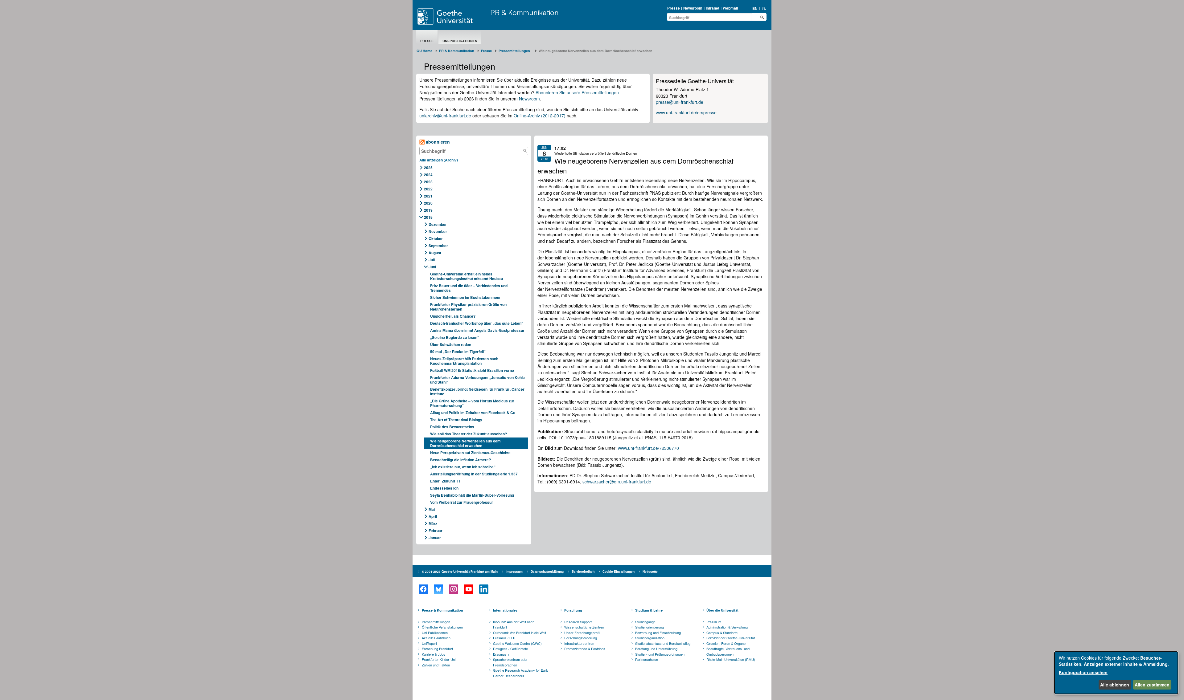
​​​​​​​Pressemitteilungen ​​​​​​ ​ (515, 50)
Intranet (712, 8)
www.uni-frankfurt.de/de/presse (686, 112)
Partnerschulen (646, 659)
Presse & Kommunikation (442, 610)
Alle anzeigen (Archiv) (438, 160)
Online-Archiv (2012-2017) (539, 115)
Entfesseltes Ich (444, 488)
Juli (432, 259)
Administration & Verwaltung (727, 627)
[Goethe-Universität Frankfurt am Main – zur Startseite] (452, 16)
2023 (428, 182)
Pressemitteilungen (436, 621)
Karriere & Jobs (433, 654)
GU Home (424, 50)
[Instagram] (453, 589)
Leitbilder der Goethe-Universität (730, 637)
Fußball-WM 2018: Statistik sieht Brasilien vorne (472, 370)
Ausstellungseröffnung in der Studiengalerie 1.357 (474, 474)
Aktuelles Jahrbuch (436, 637)
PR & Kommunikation (524, 12)
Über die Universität (722, 610)
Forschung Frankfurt (437, 648)
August (435, 252)
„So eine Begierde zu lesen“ (454, 337)
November (438, 231)
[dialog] (1116, 673)
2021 (428, 196)
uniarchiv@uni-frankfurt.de (445, 115)
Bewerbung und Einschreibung (658, 632)
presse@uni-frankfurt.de (679, 102)
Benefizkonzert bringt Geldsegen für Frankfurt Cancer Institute (477, 391)
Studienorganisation (649, 637)
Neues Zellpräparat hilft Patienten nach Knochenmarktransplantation (464, 361)
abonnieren (437, 142)
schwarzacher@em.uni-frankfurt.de (616, 481)
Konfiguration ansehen (1083, 672)
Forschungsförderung (580, 637)
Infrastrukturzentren (579, 643)
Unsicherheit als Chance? (452, 316)
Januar (435, 537)
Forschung (573, 610)
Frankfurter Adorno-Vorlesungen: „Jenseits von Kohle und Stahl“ (477, 380)
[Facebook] (423, 589)
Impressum (514, 571)
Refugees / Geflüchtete (510, 648)
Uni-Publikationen (459, 41)
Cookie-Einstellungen (618, 571)
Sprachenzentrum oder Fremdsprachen (510, 662)
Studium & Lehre (649, 610)
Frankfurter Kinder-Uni (438, 659)
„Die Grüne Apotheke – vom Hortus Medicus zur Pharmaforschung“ (472, 403)
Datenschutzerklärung (547, 571)
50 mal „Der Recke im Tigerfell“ (458, 351)
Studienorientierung (649, 627)
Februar (435, 530)
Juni (432, 267)
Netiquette (650, 571)
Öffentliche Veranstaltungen (442, 627)
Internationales (505, 610)
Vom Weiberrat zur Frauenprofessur (461, 502)
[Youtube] (468, 589)
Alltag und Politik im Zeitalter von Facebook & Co (472, 412)
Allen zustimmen (1152, 685)
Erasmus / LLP (504, 637)
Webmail (730, 8)
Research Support (578, 621)
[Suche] (525, 151)
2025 (428, 167)
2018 (428, 217)
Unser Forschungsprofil (582, 632)
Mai (432, 509)
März (433, 523)
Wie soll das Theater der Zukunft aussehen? (468, 434)
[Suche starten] (762, 17)
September (438, 245)
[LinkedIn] (484, 589)
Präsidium (713, 621)
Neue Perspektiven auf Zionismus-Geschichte (470, 452)
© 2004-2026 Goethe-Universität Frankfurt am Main (460, 571)
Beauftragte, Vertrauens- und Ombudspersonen (728, 651)
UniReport (429, 643)
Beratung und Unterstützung (656, 648)
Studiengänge (645, 621)
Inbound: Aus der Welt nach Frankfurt (513, 624)
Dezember (438, 224)
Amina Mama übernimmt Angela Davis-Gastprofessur (477, 330)
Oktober (436, 238)
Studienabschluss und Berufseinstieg (662, 643)
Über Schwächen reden (450, 344)
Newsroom (692, 8)
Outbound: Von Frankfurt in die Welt (519, 632)
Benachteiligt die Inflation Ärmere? (460, 459)
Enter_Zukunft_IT (445, 481)
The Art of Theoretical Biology (456, 419)
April (433, 516)
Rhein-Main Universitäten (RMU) (730, 659)
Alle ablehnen (1114, 685)
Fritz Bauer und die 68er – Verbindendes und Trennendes (469, 288)
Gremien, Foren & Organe (726, 643)
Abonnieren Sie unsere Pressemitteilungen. (578, 92)
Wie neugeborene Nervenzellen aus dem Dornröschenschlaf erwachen (465, 443)
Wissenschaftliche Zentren (584, 627)
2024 (428, 174)
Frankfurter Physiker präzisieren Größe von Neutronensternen (468, 307)
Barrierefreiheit (583, 571)
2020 (428, 203)
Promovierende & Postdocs (584, 648)
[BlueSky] (438, 589)
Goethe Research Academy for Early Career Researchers (521, 673)
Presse (673, 8)
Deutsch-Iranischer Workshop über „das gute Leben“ (476, 323)
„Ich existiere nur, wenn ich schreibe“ (462, 467)
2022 (428, 189)
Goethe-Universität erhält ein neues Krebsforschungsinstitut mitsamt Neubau (466, 276)
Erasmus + (501, 654)
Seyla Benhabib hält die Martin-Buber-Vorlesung (472, 495)
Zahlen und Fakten (436, 664)
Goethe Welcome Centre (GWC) (517, 643)
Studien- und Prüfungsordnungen (659, 654)
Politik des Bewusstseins (452, 426)
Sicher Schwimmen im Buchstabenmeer (465, 297)
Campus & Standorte (722, 632)
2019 (428, 210)
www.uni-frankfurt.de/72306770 (648, 448)
